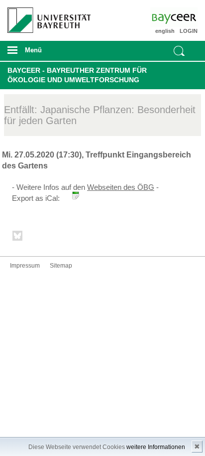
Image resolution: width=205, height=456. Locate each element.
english (165, 31)
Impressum (25, 265)
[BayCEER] (182, 17)
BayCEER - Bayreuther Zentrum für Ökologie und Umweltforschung (77, 75)
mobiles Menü (45, 53)
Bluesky (17, 237)
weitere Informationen (155, 447)
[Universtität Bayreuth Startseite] (46, 16)
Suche (179, 51)
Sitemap (61, 265)
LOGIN (189, 31)
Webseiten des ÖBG (120, 187)
